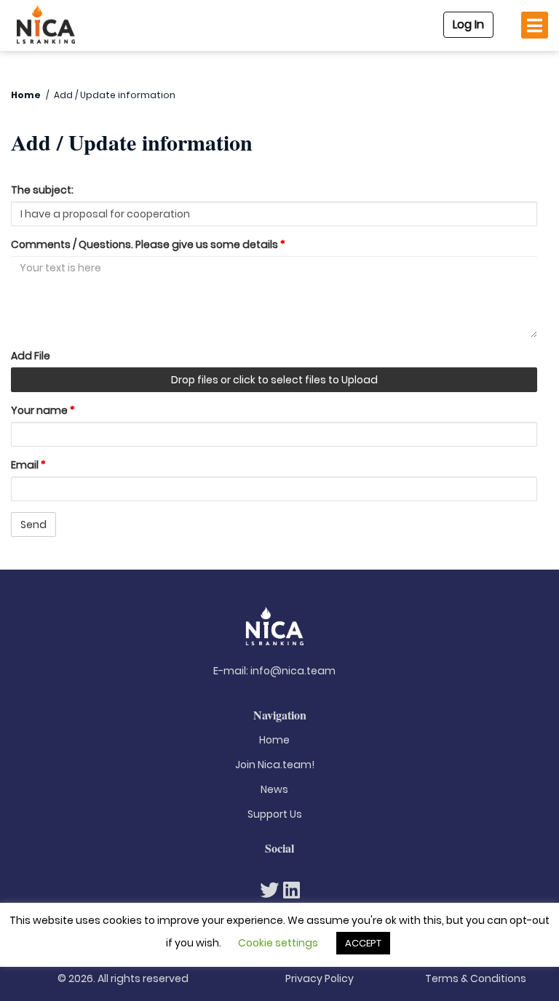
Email (28, 465)
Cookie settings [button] (278, 943)
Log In (468, 24)
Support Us (274, 814)
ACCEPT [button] (363, 943)
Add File (30, 355)
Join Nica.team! (274, 764)
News (274, 789)
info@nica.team (293, 670)
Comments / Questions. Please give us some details (148, 244)
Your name (43, 410)
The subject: (42, 190)
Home (26, 95)
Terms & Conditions (475, 978)
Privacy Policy (319, 978)
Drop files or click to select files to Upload (274, 379)
